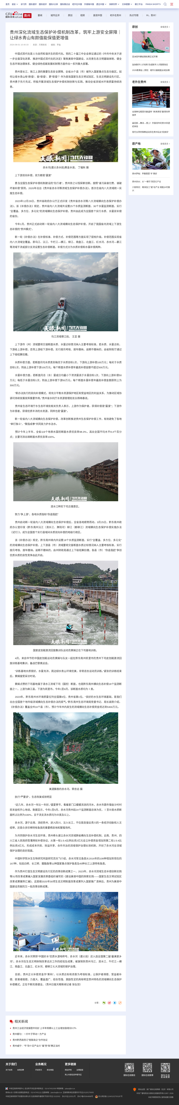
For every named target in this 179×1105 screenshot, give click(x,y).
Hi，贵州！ (151, 15)
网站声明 (68, 1070)
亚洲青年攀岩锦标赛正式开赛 (145, 56)
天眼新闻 (43, 45)
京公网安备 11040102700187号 (110, 1096)
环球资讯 (38, 1070)
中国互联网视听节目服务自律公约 (18, 1096)
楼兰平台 (139, 4)
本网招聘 (20, 1070)
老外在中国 (77, 4)
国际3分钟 (53, 4)
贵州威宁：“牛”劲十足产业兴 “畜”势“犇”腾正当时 (36, 1046)
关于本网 (9, 1070)
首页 (8, 4)
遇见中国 (100, 4)
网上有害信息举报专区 (73, 1075)
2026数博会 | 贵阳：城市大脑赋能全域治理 (151, 70)
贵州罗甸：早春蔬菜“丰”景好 (144, 173)
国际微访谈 (65, 4)
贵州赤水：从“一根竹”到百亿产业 (146, 181)
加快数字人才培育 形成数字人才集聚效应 (150, 64)
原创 (70, 15)
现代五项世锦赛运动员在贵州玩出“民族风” (150, 132)
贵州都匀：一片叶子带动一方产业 (29, 1034)
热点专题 (133, 15)
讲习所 (24, 4)
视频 (82, 15)
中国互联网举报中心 (16, 1089)
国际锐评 (43, 4)
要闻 (40, 15)
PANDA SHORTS (153, 4)
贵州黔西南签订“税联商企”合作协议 (30, 1040)
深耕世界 (113, 4)
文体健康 (126, 4)
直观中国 (97, 15)
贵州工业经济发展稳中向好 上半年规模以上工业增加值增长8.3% (44, 1028)
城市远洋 (54, 15)
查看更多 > (165, 27)
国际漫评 (33, 4)
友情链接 (79, 1070)
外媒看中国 (89, 4)
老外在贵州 (115, 15)
